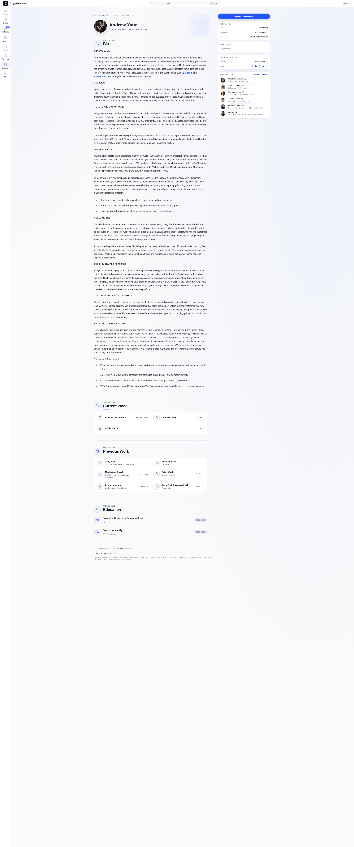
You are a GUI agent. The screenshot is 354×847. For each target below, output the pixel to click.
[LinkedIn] (256, 66)
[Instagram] (259, 66)
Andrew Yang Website (244, 16)
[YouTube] (263, 66)
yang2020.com (259, 61)
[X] (252, 66)
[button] (5, 74)
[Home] (94, 15)
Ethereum (99, 76)
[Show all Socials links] (266, 66)
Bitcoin (188, 73)
